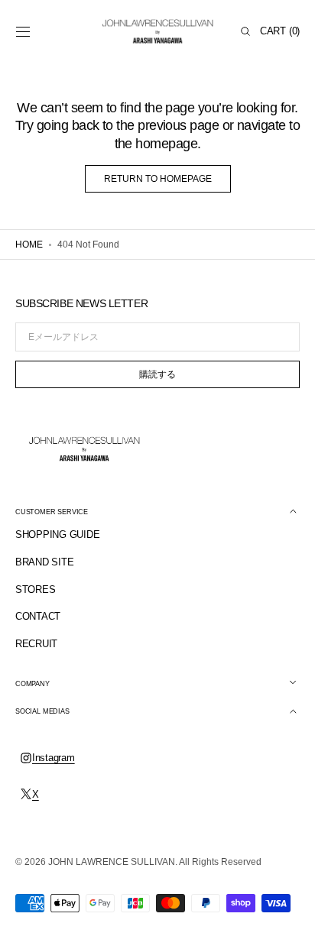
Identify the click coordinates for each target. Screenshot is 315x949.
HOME (29, 244)
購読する (157, 374)
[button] (23, 31)
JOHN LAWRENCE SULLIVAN (111, 862)
